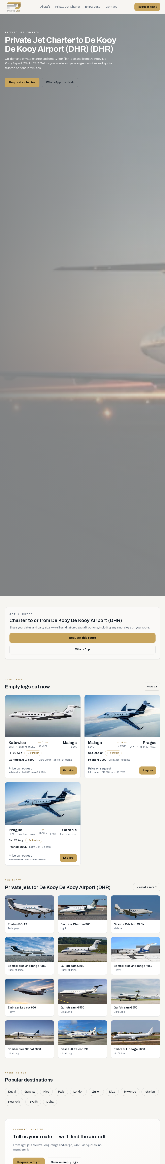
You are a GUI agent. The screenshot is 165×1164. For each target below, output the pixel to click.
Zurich (96, 1091)
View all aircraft (147, 887)
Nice (46, 1091)
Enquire (68, 770)
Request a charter (22, 82)
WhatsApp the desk (60, 82)
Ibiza (112, 1091)
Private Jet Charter (67, 6)
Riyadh (33, 1101)
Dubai (12, 1091)
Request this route (82, 637)
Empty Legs (92, 6)
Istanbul (150, 1091)
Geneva (30, 1091)
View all (152, 686)
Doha (50, 1101)
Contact (111, 6)
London (78, 1091)
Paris (61, 1091)
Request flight (147, 6)
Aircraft (45, 6)
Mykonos (130, 1091)
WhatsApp (82, 649)
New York (14, 1101)
